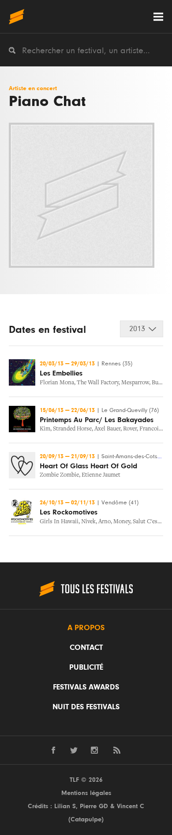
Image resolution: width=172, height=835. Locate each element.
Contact (86, 648)
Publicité (86, 667)
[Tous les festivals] (16, 16)
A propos (86, 628)
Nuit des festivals (86, 707)
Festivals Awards (86, 687)
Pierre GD (94, 806)
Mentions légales (86, 793)
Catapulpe (86, 819)
